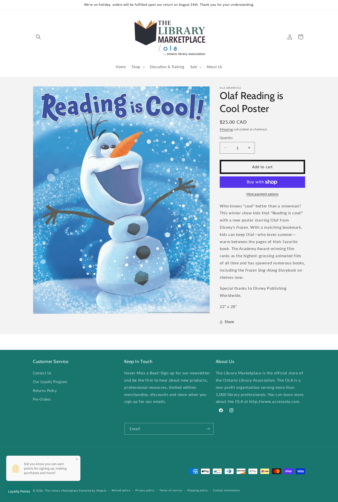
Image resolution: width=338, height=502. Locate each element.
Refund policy (121, 490)
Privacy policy (145, 490)
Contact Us (42, 373)
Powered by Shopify (93, 490)
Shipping (226, 129)
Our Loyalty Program (50, 382)
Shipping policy (197, 490)
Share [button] (229, 322)
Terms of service (170, 490)
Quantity (226, 138)
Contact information (226, 490)
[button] (38, 36)
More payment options (262, 194)
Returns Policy (45, 391)
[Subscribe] (207, 429)
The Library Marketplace (61, 490)
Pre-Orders (42, 399)
